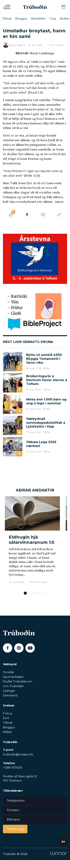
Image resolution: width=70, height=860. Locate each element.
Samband (10, 695)
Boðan (64, 18)
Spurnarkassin (13, 677)
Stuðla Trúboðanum (17, 681)
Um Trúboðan (13, 686)
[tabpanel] (32, 541)
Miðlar (7, 732)
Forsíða (8, 672)
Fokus (7, 713)
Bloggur (21, 18)
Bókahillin (38, 18)
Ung (52, 18)
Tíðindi (6, 18)
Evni (6, 718)
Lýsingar (9, 690)
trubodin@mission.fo (18, 754)
